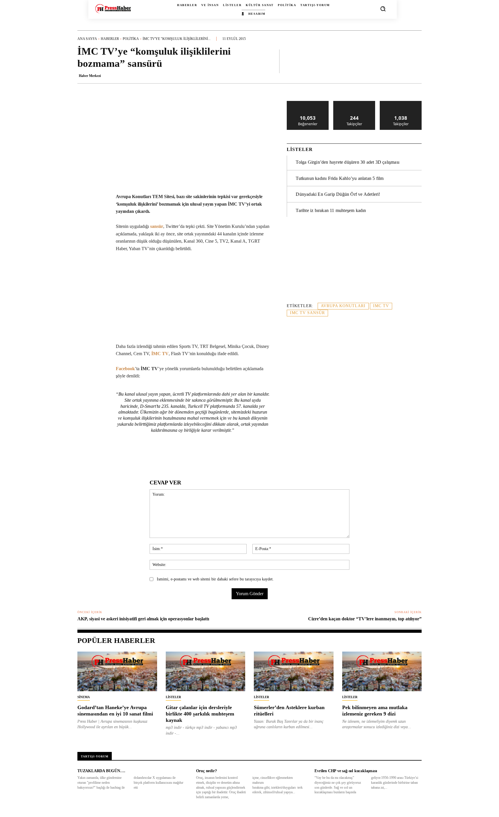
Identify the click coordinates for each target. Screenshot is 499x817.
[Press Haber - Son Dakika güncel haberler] (113, 8)
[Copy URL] (224, 455)
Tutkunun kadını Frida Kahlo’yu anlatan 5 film (339, 178)
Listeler (173, 697)
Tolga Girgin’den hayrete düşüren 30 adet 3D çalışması (347, 162)
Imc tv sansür (307, 313)
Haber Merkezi (90, 76)
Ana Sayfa (87, 39)
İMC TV (160, 353)
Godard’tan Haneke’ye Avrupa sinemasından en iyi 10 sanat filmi (115, 710)
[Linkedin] (158, 455)
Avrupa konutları (343, 306)
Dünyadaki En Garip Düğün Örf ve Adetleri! (338, 194)
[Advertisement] (354, 263)
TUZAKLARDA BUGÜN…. (101, 771)
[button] (383, 9)
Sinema (83, 697)
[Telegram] (198, 455)
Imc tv (381, 306)
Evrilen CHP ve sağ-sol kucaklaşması (345, 771)
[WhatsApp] (144, 455)
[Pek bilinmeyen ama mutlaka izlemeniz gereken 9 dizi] (382, 671)
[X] (131, 455)
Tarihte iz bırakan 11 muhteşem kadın (331, 210)
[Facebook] (118, 455)
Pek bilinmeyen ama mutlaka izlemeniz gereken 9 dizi (374, 710)
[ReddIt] (171, 455)
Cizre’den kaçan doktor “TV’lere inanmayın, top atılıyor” (365, 618)
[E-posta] (184, 455)
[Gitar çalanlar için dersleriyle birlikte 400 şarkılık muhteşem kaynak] (205, 671)
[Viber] (211, 455)
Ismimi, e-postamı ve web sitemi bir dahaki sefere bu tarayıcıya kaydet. (215, 579)
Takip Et (354, 103)
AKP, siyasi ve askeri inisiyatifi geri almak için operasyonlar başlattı (143, 618)
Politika (131, 39)
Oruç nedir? (206, 771)
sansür (156, 226)
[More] (415, 61)
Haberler (110, 39)
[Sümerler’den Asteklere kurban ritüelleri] (294, 671)
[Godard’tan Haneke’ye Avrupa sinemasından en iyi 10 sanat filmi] (117, 671)
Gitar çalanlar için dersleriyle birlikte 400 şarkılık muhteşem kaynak (200, 713)
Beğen (308, 103)
